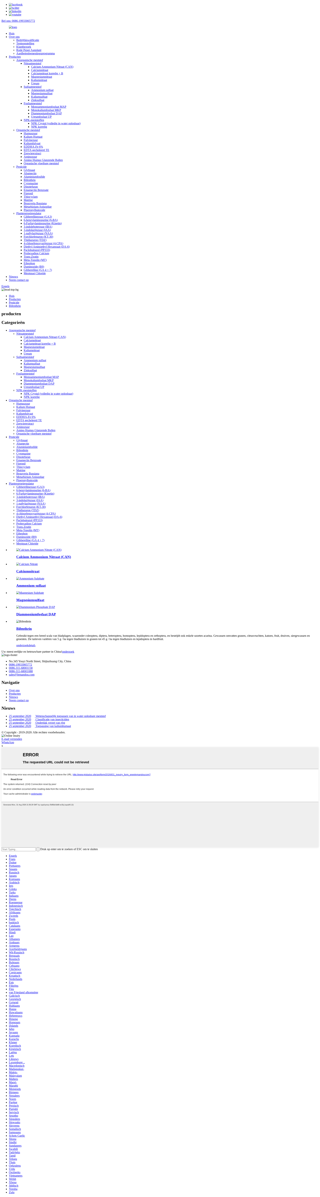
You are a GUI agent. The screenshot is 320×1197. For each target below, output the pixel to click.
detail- (32, 645)
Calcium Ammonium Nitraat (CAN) (52, 66)
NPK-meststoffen (34, 120)
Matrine (28, 200)
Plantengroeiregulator (28, 213)
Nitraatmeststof (32, 63)
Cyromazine (31, 183)
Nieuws (13, 276)
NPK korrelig (39, 126)
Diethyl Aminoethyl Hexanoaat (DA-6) (47, 246)
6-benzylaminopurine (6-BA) (41, 220)
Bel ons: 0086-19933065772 (18, 20)
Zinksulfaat (37, 100)
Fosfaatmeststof (33, 103)
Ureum (35, 83)
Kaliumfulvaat (32, 143)
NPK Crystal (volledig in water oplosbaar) (56, 123)
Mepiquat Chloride (35, 273)
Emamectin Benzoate (36, 190)
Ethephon (29, 263)
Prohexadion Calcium (36, 253)
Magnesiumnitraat (41, 76)
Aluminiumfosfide (34, 176)
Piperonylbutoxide (34, 210)
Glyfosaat (29, 170)
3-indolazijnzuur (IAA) (37, 230)
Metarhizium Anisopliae (38, 206)
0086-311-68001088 (21, 671)
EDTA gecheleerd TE (36, 150)
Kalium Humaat (33, 136)
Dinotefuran (31, 186)
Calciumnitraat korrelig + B (47, 73)
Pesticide (21, 166)
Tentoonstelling (25, 43)
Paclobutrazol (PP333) (37, 250)
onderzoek (22, 645)
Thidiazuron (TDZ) (35, 240)
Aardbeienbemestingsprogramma (35, 53)
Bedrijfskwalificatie (27, 40)
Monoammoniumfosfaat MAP (48, 106)
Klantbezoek (23, 46)
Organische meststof (28, 130)
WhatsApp (7, 742)
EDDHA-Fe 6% (33, 146)
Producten (15, 56)
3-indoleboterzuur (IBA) (38, 226)
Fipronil (28, 193)
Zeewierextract (32, 153)
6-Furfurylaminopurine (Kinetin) (43, 223)
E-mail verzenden (11, 739)
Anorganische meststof (29, 60)
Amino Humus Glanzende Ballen (43, 160)
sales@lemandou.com (21, 674)
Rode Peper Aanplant (28, 50)
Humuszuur (30, 133)
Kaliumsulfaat (39, 96)
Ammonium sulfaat (42, 90)
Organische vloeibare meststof (41, 163)
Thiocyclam (31, 196)
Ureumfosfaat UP (41, 116)
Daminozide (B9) (34, 266)
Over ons (14, 36)
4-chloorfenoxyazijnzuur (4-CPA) (43, 243)
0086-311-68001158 (21, 667)
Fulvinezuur (31, 140)
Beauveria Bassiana (35, 203)
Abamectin (30, 173)
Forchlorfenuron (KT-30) (38, 236)
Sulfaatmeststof (32, 86)
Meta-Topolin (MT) (35, 260)
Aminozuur (30, 156)
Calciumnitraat (39, 70)
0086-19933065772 (20, 664)
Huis (11, 33)
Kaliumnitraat (39, 80)
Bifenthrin (30, 180)
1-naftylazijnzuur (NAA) (38, 233)
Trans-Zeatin (31, 256)
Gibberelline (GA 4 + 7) (38, 270)
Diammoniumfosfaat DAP (46, 113)
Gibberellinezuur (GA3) (38, 216)
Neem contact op (19, 280)
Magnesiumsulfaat (41, 93)
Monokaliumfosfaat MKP (46, 110)
